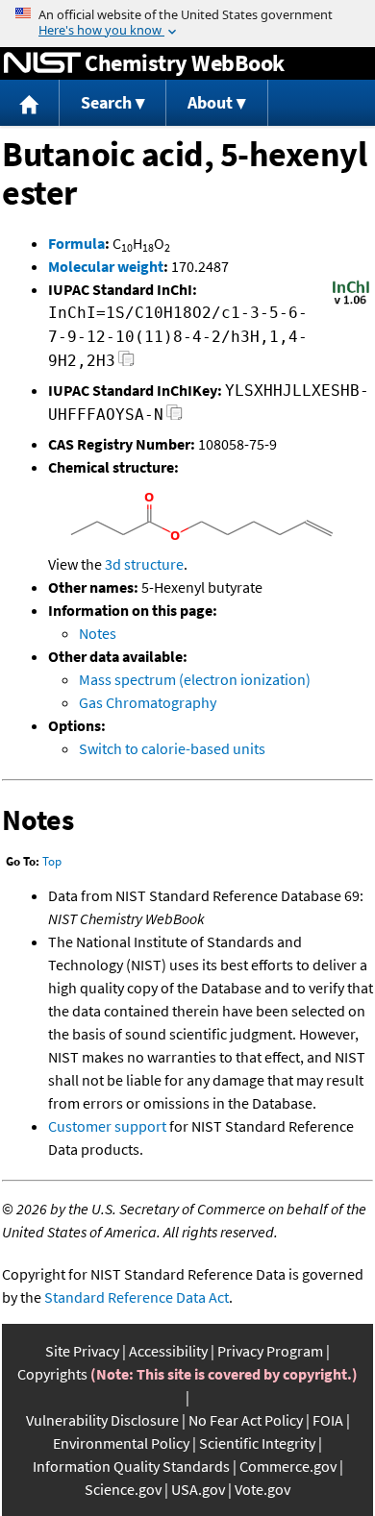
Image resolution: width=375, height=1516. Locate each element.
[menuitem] (30, 103)
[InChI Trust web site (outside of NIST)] (351, 302)
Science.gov (123, 1489)
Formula (76, 243)
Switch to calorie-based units (172, 748)
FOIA (327, 1420)
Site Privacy (82, 1350)
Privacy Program (270, 1350)
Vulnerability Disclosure (102, 1420)
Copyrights (52, 1373)
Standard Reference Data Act (136, 1297)
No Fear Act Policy (245, 1420)
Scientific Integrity (257, 1443)
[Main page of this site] (30, 103)
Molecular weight (105, 266)
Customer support (107, 1126)
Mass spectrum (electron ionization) (195, 679)
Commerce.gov (288, 1466)
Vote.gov (262, 1489)
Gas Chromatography (147, 702)
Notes (97, 633)
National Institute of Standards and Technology (42, 63)
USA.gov (198, 1489)
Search (106, 102)
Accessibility (168, 1350)
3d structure (144, 564)
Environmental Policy (121, 1443)
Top (52, 861)
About (210, 102)
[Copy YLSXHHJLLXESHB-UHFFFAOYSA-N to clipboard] (174, 417)
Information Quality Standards (131, 1466)
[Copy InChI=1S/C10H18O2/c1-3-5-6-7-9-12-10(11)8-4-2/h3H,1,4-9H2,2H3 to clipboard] (126, 364)
